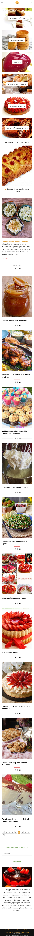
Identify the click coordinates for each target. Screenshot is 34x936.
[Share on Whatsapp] (17, 268)
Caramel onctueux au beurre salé (14, 321)
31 (22, 832)
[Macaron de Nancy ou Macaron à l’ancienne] (17, 738)
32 (25, 832)
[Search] (32, 2)
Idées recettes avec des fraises (14, 598)
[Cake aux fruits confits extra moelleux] (17, 166)
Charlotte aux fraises (10, 652)
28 (12, 832)
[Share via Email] (19, 268)
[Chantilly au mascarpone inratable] (17, 463)
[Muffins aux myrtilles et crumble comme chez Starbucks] (17, 407)
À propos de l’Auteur (23, 930)
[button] (3, 168)
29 (16, 832)
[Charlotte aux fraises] (17, 628)
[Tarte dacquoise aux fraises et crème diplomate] (17, 682)
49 (3, 835)
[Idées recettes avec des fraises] (17, 573)
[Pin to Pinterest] (15, 268)
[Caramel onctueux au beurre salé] (17, 296)
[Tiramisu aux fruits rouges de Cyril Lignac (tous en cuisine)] (17, 794)
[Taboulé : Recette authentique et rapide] (17, 517)
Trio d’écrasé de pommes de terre (15, 242)
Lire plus (5, 259)
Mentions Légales (10, 930)
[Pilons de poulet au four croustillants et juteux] (17, 350)
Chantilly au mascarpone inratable (15, 487)
